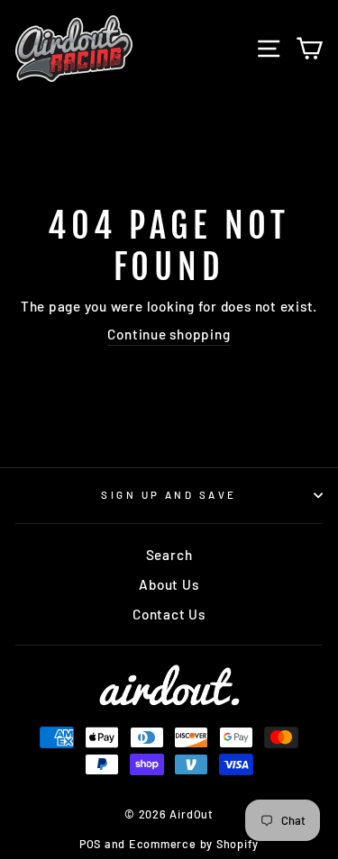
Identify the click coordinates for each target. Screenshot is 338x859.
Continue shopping (168, 334)
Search (169, 555)
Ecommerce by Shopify (194, 843)
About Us (168, 584)
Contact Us (169, 614)
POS (90, 843)
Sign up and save (168, 495)
